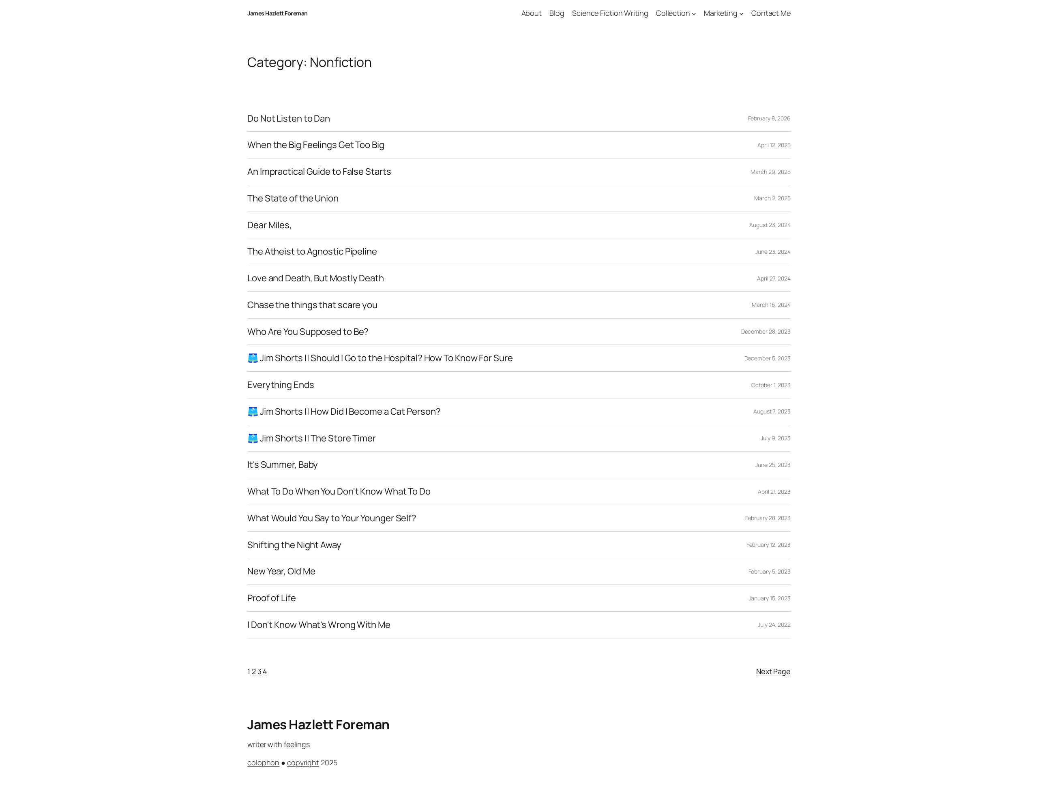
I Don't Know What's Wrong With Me (318, 625)
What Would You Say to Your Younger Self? (331, 518)
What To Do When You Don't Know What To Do (339, 491)
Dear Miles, (269, 225)
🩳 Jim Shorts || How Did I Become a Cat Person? (343, 412)
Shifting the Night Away (294, 545)
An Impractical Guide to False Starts (319, 172)
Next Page (773, 671)
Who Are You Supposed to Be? (308, 332)
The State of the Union (293, 198)
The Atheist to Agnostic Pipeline (312, 251)
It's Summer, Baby (282, 465)
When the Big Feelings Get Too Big (315, 145)
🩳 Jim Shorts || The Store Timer (311, 438)
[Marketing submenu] (741, 13)
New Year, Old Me (281, 571)
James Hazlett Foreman (277, 13)
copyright (303, 762)
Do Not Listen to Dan (288, 118)
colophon (263, 762)
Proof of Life (271, 598)
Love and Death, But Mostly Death (315, 278)
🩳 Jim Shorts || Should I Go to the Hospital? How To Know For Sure (380, 358)
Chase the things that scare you (312, 305)
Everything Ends (280, 385)
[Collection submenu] (694, 13)
